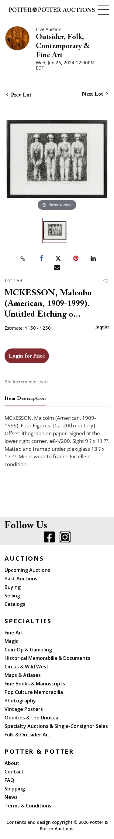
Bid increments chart (26, 382)
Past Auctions (21, 578)
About (12, 763)
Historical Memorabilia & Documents (47, 658)
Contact (14, 771)
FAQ (9, 780)
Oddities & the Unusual (32, 717)
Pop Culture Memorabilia (34, 692)
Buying (13, 587)
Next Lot (93, 94)
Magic (11, 641)
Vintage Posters (24, 709)
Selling (12, 595)
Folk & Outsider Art (27, 734)
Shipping (15, 788)
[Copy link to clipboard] (22, 258)
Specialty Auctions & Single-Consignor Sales (56, 726)
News (11, 797)
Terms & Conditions (28, 805)
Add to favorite (105, 281)
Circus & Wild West (27, 666)
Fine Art (14, 632)
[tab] (25, 401)
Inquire (102, 327)
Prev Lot (20, 95)
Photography (20, 700)
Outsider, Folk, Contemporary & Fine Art (63, 46)
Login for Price (27, 356)
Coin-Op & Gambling (28, 649)
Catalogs (15, 604)
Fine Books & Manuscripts (35, 683)
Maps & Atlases (23, 675)
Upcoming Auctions (27, 570)
